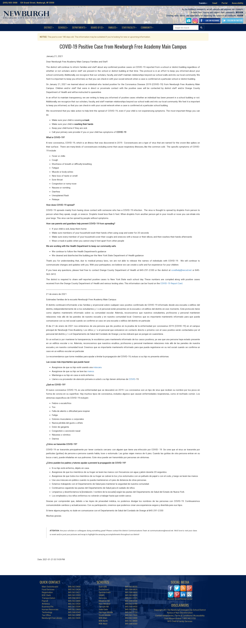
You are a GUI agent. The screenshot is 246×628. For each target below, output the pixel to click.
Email (214, 2)
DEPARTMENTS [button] (78, 27)
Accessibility (237, 2)
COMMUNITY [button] (146, 27)
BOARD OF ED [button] (97, 27)
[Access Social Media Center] (180, 591)
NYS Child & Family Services (180, 621)
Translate (202, 2)
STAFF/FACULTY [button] (128, 27)
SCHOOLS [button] (62, 27)
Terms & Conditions (183, 615)
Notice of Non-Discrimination (180, 613)
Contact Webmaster (164, 615)
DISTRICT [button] (48, 27)
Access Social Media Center (180, 599)
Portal (224, 2)
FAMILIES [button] (112, 27)
